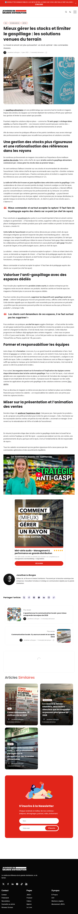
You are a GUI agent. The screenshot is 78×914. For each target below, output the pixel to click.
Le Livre (29, 907)
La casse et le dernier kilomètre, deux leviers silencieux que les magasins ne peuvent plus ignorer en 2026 (56, 709)
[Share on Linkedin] (44, 597)
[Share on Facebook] (29, 597)
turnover (14, 354)
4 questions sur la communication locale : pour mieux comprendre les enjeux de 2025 (44, 614)
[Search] (66, 12)
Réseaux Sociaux (7, 907)
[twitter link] (3, 884)
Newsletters (6, 901)
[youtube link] (26, 884)
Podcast (29, 898)
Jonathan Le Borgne (13, 52)
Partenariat (5, 898)
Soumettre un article (8, 904)
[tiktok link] (22, 884)
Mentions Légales (57, 901)
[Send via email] (49, 597)
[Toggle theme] (70, 12)
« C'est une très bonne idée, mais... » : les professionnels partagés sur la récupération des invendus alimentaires (20, 753)
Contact (4, 895)
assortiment (22, 218)
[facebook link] (8, 884)
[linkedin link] (12, 884)
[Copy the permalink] (53, 597)
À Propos (54, 895)
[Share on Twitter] (24, 597)
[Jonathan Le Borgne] (4, 52)
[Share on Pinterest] (34, 597)
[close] (75, 3)
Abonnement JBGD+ (58, 904)
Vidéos (29, 901)
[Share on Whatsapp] (39, 597)
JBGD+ (29, 895)
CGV (52, 898)
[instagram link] (17, 884)
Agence (29, 904)
